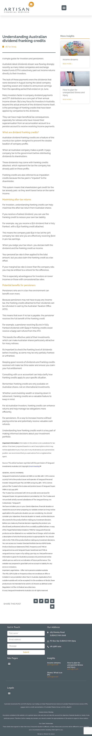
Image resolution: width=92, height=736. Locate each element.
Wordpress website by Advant (46, 734)
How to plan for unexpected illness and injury (74, 92)
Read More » (67, 64)
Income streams (70, 59)
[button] (64, 7)
